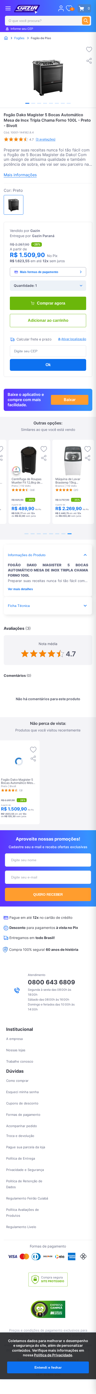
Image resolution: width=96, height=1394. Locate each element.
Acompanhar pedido (21, 1126)
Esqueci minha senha (22, 1092)
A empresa (14, 1039)
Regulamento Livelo (21, 1227)
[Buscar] (86, 21)
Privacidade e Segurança (25, 1170)
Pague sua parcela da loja (25, 1147)
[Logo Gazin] (27, 9)
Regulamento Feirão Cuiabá (27, 1198)
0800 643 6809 (51, 982)
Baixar (70, 399)
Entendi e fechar (48, 1367)
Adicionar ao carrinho (48, 320)
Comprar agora (51, 303)
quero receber (48, 894)
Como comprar (17, 1081)
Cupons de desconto (22, 1103)
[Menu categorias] (8, 8)
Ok (48, 365)
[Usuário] (61, 8)
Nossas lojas (15, 1050)
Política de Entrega (20, 1158)
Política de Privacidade (53, 1355)
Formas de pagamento (23, 1115)
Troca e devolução (20, 1136)
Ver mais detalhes (20, 589)
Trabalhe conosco (19, 1061)
